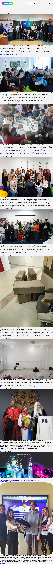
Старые (3, 563)
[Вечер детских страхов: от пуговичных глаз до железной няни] (26, 414)
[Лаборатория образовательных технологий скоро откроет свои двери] (26, 359)
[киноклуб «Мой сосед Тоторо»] (26, 74)
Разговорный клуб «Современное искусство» (14, 206)
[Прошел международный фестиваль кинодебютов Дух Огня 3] (26, 518)
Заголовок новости (6, 449)
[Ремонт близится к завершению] (26, 291)
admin (2, 13)
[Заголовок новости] (26, 465)
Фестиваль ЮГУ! (5, 12)
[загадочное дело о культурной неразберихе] (26, 124)
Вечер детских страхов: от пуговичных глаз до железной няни (19, 387)
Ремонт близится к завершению (10, 254)
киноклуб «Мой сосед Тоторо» (9, 54)
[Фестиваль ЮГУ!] (26, 29)
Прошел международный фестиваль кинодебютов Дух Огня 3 (19, 480)
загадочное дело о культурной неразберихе (13, 101)
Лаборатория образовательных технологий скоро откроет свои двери (22, 336)
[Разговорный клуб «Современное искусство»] (26, 226)
